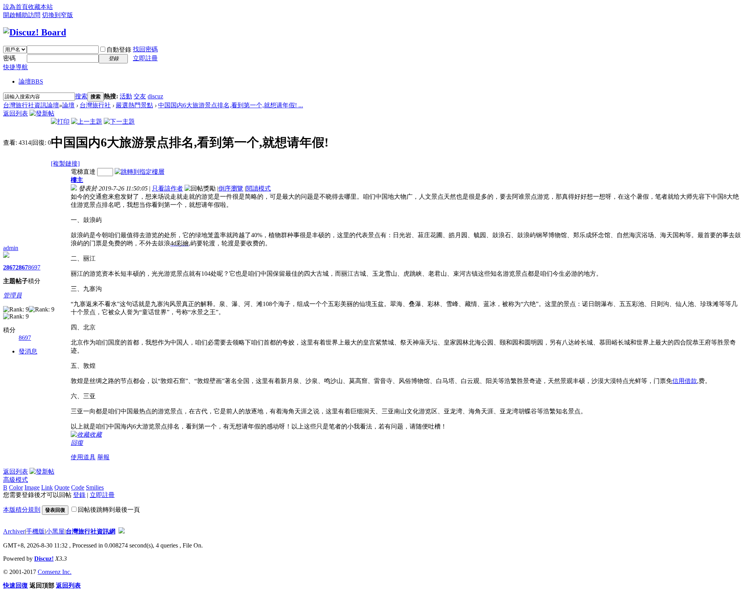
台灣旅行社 (95, 105)
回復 (77, 442)
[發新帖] (42, 113)
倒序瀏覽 (230, 188)
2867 (9, 267)
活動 (126, 96)
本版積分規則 (21, 509)
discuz (155, 96)
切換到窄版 (57, 15)
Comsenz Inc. (54, 572)
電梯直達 (83, 171)
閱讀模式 (258, 188)
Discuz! (44, 558)
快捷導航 (15, 67)
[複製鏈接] (65, 163)
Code (77, 487)
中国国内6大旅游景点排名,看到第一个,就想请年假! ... (230, 105)
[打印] (60, 121)
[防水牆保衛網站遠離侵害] (122, 531)
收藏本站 (40, 6)
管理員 (12, 295)
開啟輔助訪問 (21, 15)
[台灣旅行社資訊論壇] (34, 32)
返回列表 (15, 113)
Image (32, 487)
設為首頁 (15, 6)
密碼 (9, 58)
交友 (140, 96)
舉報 (103, 457)
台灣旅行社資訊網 (90, 531)
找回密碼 (145, 49)
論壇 (31, 81)
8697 (34, 267)
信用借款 (684, 381)
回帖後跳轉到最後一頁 (109, 509)
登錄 (79, 495)
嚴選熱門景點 (134, 105)
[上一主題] (86, 121)
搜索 (81, 96)
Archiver (14, 531)
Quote (62, 487)
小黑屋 (55, 531)
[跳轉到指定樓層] (139, 171)
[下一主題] (119, 121)
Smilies (95, 487)
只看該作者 (167, 188)
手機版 (35, 531)
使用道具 (83, 457)
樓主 (77, 180)
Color (16, 487)
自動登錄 (118, 49)
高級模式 (15, 479)
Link (47, 487)
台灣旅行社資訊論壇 (31, 105)
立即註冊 (145, 58)
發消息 (28, 351)
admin (10, 248)
